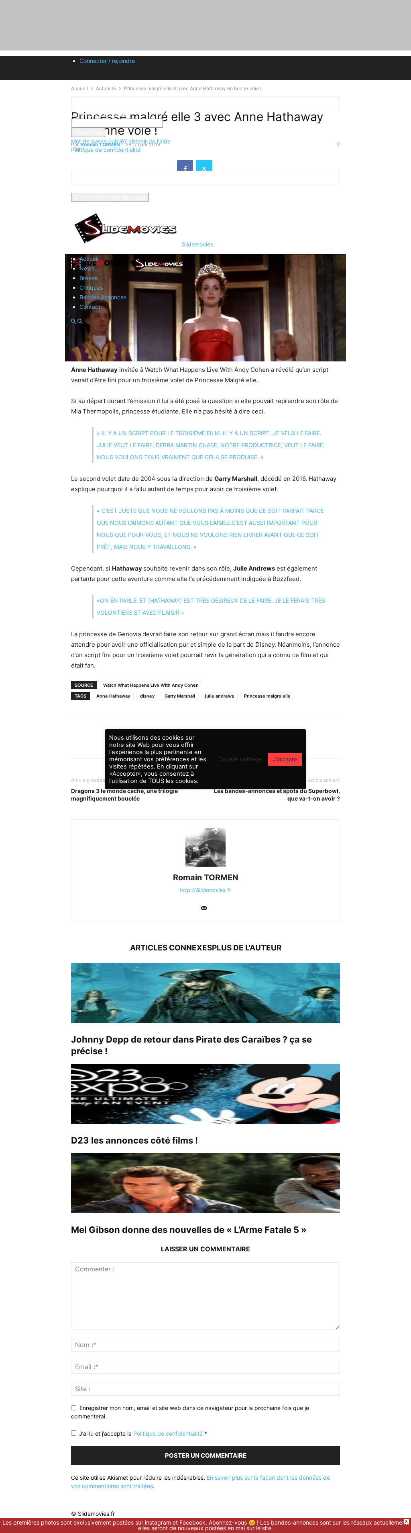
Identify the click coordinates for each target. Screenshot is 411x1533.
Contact (89, 306)
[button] (73, 321)
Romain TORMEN (205, 877)
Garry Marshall (180, 696)
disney (147, 696)
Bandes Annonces (102, 297)
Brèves (88, 277)
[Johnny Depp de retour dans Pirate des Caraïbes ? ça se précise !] (205, 993)
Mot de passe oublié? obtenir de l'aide (121, 141)
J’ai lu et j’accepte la (143, 1433)
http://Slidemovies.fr (205, 890)
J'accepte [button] (285, 759)
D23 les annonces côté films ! (134, 1140)
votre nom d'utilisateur (100, 114)
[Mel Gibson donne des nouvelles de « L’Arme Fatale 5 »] (205, 1183)
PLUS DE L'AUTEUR (246, 947)
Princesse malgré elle (267, 696)
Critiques (91, 287)
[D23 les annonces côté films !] (205, 1094)
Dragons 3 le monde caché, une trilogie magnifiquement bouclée (124, 794)
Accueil (88, 258)
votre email (85, 188)
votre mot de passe (188, 123)
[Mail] (204, 908)
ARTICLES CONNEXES (171, 947)
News (86, 268)
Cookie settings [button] (240, 759)
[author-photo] (205, 866)
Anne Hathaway (113, 696)
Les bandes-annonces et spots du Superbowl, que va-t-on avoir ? (277, 794)
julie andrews (219, 696)
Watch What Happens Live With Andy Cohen (151, 685)
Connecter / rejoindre (107, 60)
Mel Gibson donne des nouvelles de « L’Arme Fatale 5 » (189, 1229)
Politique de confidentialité (105, 149)
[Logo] (100, 271)
